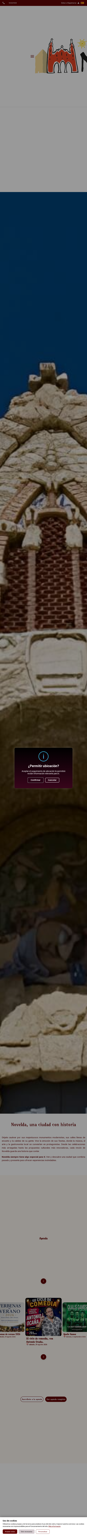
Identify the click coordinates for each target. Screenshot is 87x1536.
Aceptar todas (10, 1531)
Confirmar (35, 780)
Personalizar (42, 1531)
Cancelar (52, 780)
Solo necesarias (26, 1531)
